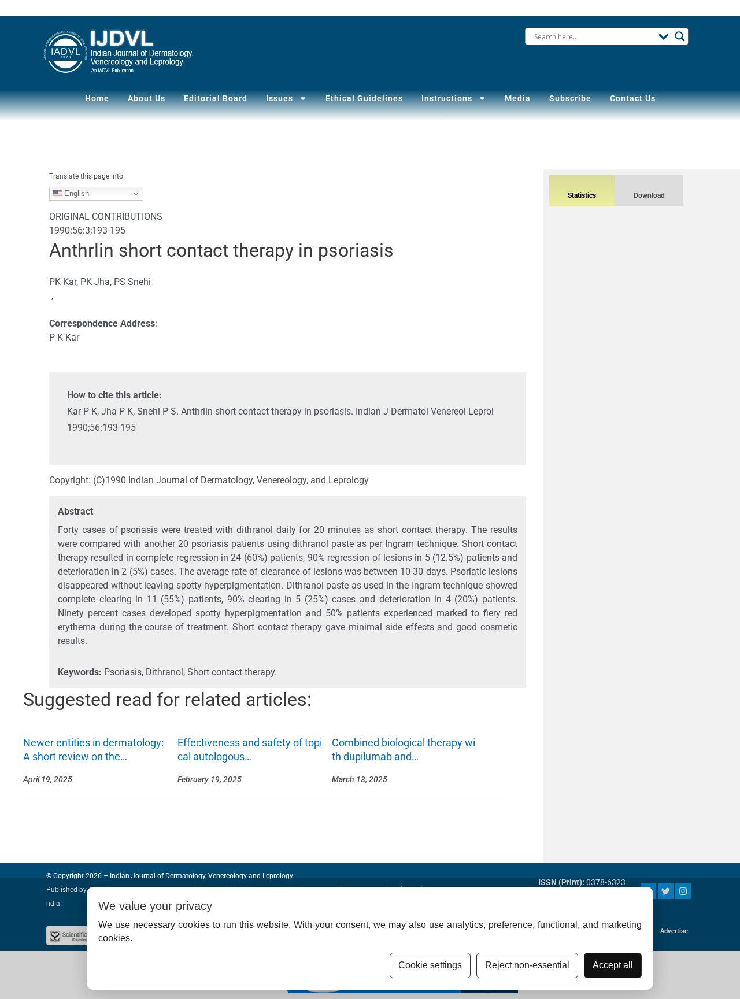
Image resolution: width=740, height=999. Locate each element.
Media (518, 98)
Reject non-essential (527, 965)
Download (649, 195)
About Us (146, 98)
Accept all (613, 965)
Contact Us (633, 98)
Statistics (582, 195)
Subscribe (570, 98)
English (75, 193)
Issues (279, 98)
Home (97, 98)
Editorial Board (215, 98)
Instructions (446, 98)
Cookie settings (430, 965)
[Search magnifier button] (680, 36)
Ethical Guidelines (364, 98)
